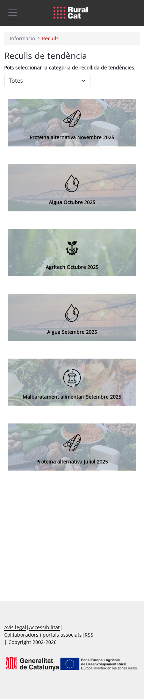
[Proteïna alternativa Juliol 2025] (72, 118)
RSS (89, 634)
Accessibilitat (44, 627)
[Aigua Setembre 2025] (72, 312)
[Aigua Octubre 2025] (72, 182)
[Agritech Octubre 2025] (72, 247)
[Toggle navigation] (12, 13)
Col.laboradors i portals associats (43, 634)
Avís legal (15, 627)
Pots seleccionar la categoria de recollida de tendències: (70, 67)
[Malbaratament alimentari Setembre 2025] (72, 377)
